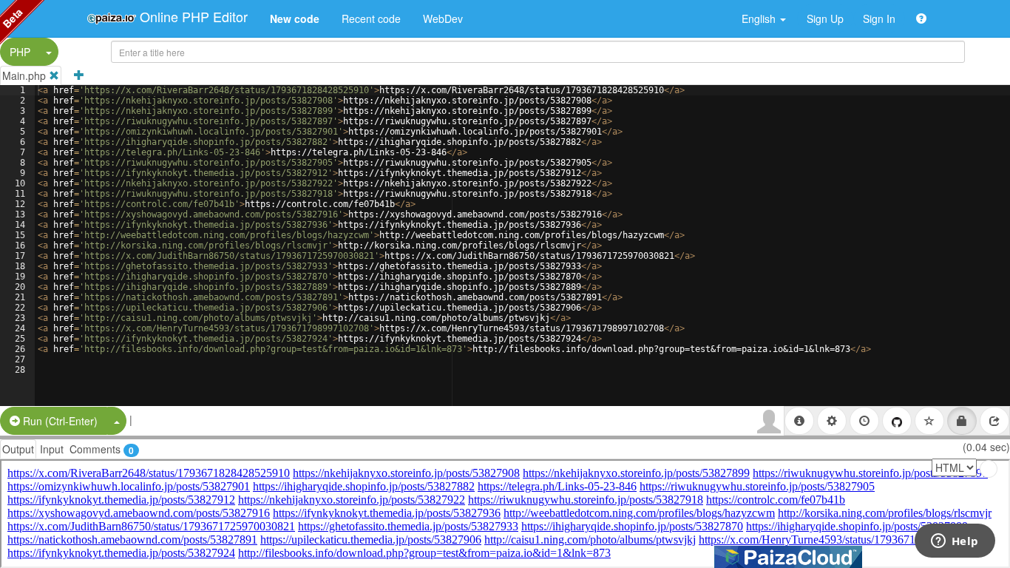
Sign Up (825, 18)
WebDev (443, 18)
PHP (20, 51)
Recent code (371, 18)
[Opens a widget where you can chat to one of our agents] (954, 542)
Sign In (879, 18)
